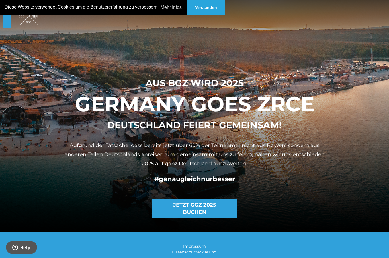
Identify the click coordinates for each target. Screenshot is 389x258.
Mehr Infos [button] (171, 7)
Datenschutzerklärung (194, 252)
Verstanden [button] (206, 7)
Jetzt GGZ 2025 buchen (194, 208)
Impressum (194, 246)
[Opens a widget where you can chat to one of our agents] (21, 248)
